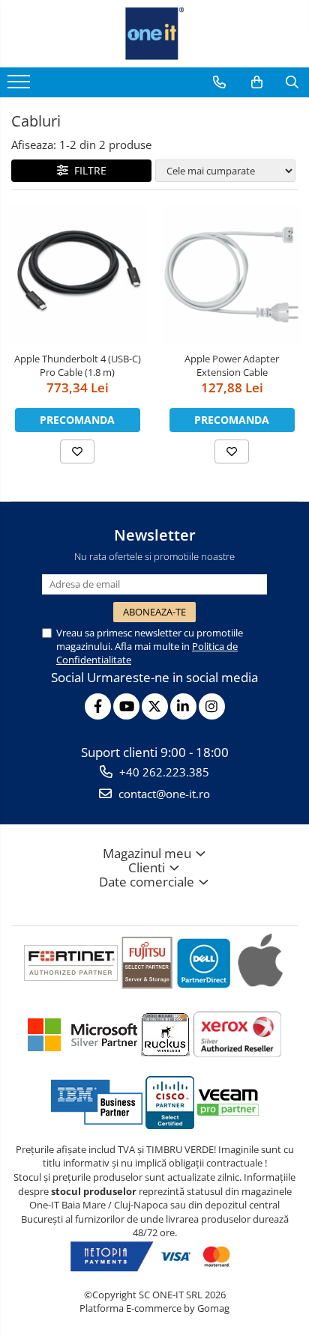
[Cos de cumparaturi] (257, 82)
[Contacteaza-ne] (219, 82)
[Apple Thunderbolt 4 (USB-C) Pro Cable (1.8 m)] (77, 274)
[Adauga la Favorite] (77, 451)
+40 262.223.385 (162, 771)
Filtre (87, 170)
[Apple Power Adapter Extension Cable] (232, 274)
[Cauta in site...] (292, 82)
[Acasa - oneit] (155, 33)
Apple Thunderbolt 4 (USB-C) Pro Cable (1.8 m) (77, 365)
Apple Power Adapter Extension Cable (231, 365)
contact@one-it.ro (163, 793)
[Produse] (21, 86)
